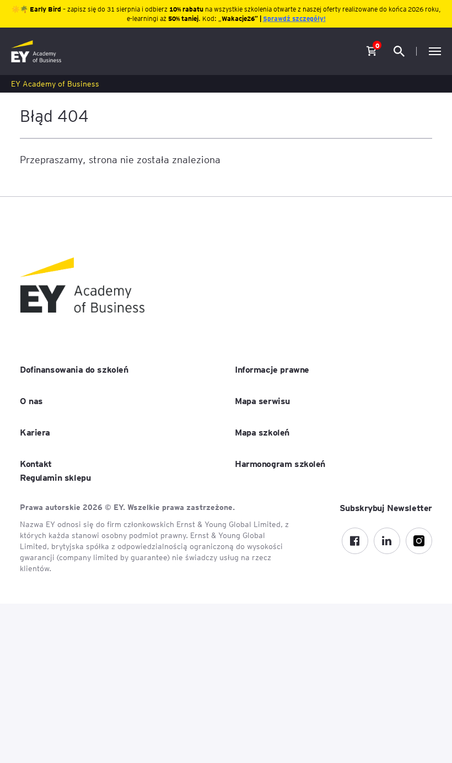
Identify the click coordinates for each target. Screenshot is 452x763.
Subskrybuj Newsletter (386, 507)
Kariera (35, 432)
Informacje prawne (272, 369)
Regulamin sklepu (55, 477)
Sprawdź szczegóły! (294, 18)
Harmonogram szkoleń (280, 463)
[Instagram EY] (419, 541)
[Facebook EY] (355, 541)
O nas (31, 400)
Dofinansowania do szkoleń (74, 369)
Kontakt (36, 463)
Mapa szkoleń (262, 432)
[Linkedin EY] (387, 541)
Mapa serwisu (262, 400)
